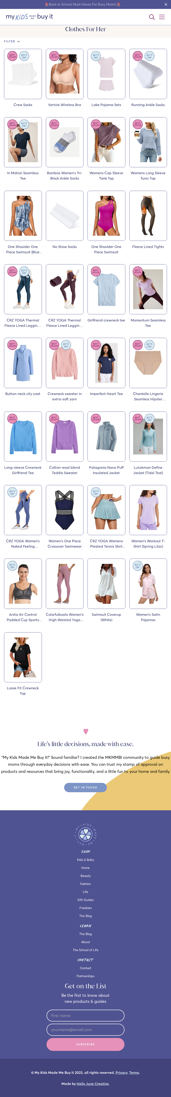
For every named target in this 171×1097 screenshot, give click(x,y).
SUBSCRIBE (85, 1044)
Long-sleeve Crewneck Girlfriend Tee (22, 470)
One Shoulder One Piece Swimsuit (106, 249)
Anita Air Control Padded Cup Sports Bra (23, 617)
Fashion (85, 884)
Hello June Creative (93, 1084)
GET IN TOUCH (86, 787)
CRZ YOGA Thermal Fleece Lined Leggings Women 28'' (64, 323)
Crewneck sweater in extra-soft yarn (65, 396)
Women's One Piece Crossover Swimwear (65, 543)
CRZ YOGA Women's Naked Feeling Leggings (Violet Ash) (23, 544)
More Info (26, 97)
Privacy (121, 1072)
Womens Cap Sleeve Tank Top (106, 175)
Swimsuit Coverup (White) (106, 617)
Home (85, 868)
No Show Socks (65, 246)
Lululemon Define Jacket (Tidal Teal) (148, 470)
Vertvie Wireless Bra (64, 104)
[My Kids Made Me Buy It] (29, 17)
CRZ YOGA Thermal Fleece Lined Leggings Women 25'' (22, 323)
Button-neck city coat (22, 393)
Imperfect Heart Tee (106, 393)
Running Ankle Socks (148, 104)
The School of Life (85, 950)
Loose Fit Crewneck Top (23, 691)
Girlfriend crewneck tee (106, 320)
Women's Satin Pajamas (148, 617)
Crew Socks (23, 104)
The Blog (85, 916)
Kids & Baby (85, 860)
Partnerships (85, 976)
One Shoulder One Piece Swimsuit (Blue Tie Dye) (22, 249)
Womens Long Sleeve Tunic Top (148, 175)
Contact (85, 968)
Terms (134, 1072)
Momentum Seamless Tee (148, 323)
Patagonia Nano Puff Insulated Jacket (106, 470)
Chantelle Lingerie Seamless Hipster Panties (148, 396)
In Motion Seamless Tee (23, 175)
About (85, 942)
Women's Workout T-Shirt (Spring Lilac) (148, 543)
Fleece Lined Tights (148, 246)
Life (85, 892)
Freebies (85, 908)
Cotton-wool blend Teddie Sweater (64, 470)
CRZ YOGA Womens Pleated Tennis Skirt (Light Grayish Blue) (106, 544)
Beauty (86, 876)
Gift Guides (85, 900)
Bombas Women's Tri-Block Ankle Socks (64, 175)
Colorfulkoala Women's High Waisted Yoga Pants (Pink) (64, 617)
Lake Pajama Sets (106, 104)
